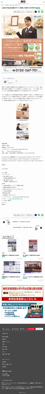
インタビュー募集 (5, 375)
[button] (36, 12)
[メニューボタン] (43, 2)
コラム (3, 351)
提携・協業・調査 (6, 354)
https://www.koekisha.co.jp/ (14, 151)
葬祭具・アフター (6, 341)
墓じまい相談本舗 (20, 388)
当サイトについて (6, 359)
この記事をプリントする (20, 11)
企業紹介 (4, 339)
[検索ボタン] (2, 2)
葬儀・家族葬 (5, 336)
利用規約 (4, 366)
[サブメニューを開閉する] (9, 336)
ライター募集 (4, 374)
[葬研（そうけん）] (23, 1)
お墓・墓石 (4, 346)
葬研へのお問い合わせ (7, 364)
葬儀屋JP (32, 383)
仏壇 (3, 344)
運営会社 (4, 362)
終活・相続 (4, 349)
